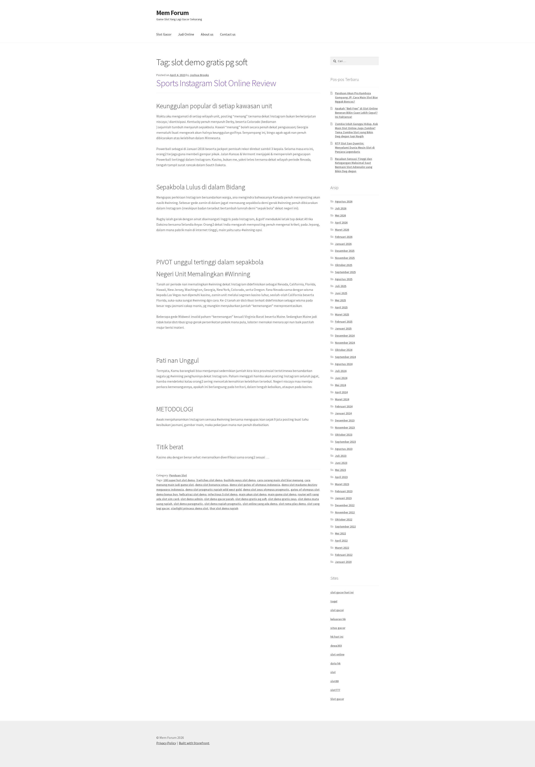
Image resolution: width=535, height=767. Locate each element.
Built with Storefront (194, 743)
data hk (335, 663)
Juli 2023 (340, 456)
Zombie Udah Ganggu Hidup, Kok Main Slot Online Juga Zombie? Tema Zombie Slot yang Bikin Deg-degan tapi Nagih (356, 130)
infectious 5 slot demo (222, 494)
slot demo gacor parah (219, 499)
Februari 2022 (343, 555)
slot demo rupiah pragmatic (222, 504)
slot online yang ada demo (260, 504)
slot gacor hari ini (342, 592)
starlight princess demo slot (189, 508)
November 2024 (345, 343)
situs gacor (337, 628)
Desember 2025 (344, 251)
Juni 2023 (341, 463)
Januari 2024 (343, 413)
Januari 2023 (343, 498)
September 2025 (345, 272)
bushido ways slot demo (240, 480)
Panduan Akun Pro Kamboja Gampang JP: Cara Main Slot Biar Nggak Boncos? (356, 97)
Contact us (228, 34)
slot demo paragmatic (188, 504)
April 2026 (341, 222)
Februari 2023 (343, 491)
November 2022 (345, 512)
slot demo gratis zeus (282, 499)
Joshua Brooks (199, 75)
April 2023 (341, 477)
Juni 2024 (341, 378)
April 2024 (341, 392)
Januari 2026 (343, 244)
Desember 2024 (344, 335)
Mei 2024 (340, 385)
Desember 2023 (344, 420)
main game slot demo (282, 494)
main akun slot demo (252, 494)
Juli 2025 (340, 286)
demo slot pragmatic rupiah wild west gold (213, 489)
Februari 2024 (343, 406)
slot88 (334, 681)
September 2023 (345, 442)
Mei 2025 (340, 300)
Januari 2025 (343, 328)
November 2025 (345, 258)
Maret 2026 (342, 229)
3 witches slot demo (209, 480)
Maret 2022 (342, 547)
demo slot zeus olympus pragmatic (266, 489)
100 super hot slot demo (179, 480)
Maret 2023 (342, 484)
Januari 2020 (343, 562)
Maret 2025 (342, 314)
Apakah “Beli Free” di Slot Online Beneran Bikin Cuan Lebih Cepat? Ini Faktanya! (356, 113)
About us (207, 34)
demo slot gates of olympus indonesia (255, 485)
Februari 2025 (343, 321)
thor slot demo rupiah (224, 508)
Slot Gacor (163, 34)
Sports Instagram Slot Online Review (216, 83)
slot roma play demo (292, 504)
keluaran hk (338, 619)
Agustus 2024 (343, 364)
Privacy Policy (166, 743)
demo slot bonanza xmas (211, 485)
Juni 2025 (341, 293)
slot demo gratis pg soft (251, 499)
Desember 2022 (344, 505)
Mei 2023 (340, 470)
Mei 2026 (340, 215)
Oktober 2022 (343, 519)
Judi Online (186, 34)
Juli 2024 (340, 371)
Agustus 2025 (343, 279)
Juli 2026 (340, 208)
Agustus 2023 (343, 449)
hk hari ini (336, 637)
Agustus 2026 (343, 201)
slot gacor (337, 610)
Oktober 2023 (343, 434)
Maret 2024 (342, 399)
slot (333, 672)
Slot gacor (337, 699)
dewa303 (336, 645)
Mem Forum (172, 13)
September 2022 (345, 526)
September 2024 (345, 357)
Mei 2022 (340, 533)
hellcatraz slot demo (192, 494)
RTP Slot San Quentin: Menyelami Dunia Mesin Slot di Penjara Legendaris (355, 147)
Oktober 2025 (343, 265)
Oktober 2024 (343, 350)
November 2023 (345, 427)
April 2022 (341, 540)
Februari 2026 (343, 237)
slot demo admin (192, 499)
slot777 (335, 690)
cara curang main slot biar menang (280, 480)
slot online (337, 654)
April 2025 (341, 307)
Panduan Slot (178, 475)
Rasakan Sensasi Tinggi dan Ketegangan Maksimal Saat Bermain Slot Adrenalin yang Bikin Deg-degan (353, 165)
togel (333, 601)
